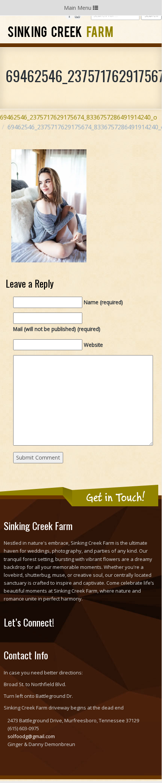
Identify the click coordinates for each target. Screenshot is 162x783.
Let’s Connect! (29, 622)
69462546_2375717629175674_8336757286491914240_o (78, 117)
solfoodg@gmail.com (31, 736)
